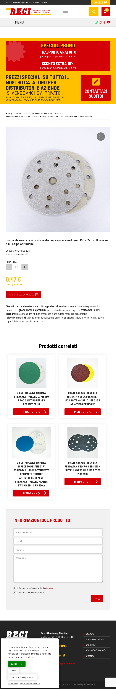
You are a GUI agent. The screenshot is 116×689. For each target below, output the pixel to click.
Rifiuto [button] (13, 671)
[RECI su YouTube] (103, 22)
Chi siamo (90, 644)
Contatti (90, 655)
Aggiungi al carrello (22, 294)
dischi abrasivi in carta (23, 113)
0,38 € (81, 482)
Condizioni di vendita (96, 650)
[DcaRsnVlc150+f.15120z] (82, 442)
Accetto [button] (17, 664)
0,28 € (30, 493)
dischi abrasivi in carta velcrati (48, 113)
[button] (101, 136)
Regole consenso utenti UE (30, 684)
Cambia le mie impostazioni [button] (22, 677)
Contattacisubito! (96, 93)
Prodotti (90, 633)
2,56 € (81, 412)
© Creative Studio (91, 684)
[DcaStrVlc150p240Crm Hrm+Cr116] (31, 373)
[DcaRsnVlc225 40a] (82, 373)
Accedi (98, 2)
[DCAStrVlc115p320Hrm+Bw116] (31, 442)
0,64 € (30, 412)
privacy (50, 588)
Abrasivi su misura (94, 639)
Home (8, 113)
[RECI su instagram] (100, 22)
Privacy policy (13, 684)
